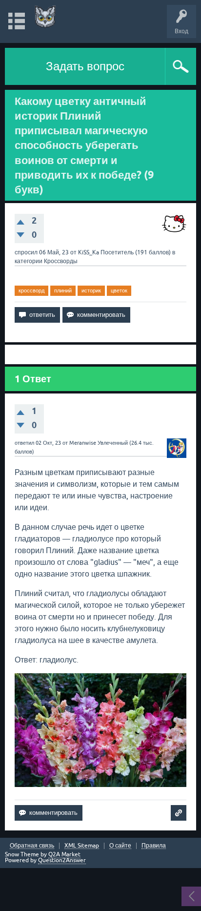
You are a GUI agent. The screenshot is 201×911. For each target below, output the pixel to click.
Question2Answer (62, 860)
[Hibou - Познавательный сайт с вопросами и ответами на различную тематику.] (45, 17)
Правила (153, 846)
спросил (26, 252)
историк (91, 290)
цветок (119, 290)
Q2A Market (64, 854)
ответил (24, 443)
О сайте (120, 846)
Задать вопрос (85, 66)
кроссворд (31, 290)
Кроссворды (61, 261)
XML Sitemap (81, 846)
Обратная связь (32, 846)
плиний (63, 290)
